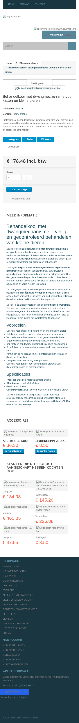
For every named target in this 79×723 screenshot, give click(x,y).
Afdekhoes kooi (15, 440)
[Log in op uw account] (34, 35)
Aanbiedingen (11, 566)
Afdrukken (13, 146)
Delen (29, 139)
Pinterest (46, 139)
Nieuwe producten (14, 571)
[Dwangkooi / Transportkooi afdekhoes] (19, 433)
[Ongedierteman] (25, 19)
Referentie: (9, 108)
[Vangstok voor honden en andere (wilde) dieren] (19, 484)
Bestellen (9, 614)
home (11, 4)
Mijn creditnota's (13, 650)
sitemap (24, 4)
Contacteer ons (13, 581)
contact (40, 4)
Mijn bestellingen (14, 645)
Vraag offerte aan (20, 198)
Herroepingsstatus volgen (13, 697)
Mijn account (12, 639)
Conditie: (7, 114)
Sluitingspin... (42, 537)
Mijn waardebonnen (15, 664)
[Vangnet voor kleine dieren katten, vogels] (51, 508)
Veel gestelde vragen (17, 600)
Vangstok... (8, 491)
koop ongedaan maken (14, 691)
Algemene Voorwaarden (18, 595)
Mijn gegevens (12, 659)
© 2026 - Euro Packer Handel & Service (20, 718)
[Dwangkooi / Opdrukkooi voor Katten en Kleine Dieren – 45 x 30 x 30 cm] (51, 485)
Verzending (10, 585)
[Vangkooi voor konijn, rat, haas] (19, 529)
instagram (13, 139)
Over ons (8, 590)
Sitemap (7, 633)
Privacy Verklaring (15, 604)
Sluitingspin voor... (50, 440)
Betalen (8, 619)
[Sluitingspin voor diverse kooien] (51, 433)
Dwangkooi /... (42, 495)
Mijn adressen (12, 655)
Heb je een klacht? (14, 628)
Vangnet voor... (42, 516)
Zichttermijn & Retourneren (21, 609)
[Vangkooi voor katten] (19, 506)
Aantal (9, 172)
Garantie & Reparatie (16, 623)
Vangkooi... (8, 513)
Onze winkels (11, 576)
